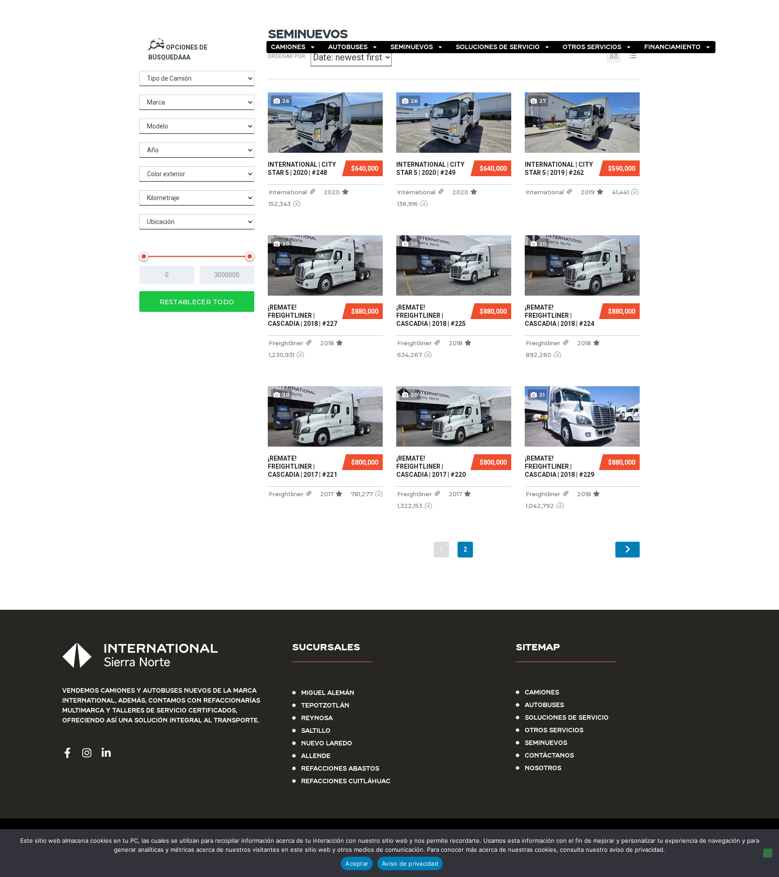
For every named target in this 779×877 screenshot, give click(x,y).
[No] (767, 853)
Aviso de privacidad (410, 863)
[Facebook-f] (673, 22)
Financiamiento (672, 46)
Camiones (288, 46)
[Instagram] (695, 22)
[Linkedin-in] (717, 22)
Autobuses (347, 46)
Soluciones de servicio (498, 46)
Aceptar (356, 863)
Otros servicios (592, 46)
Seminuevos (411, 46)
